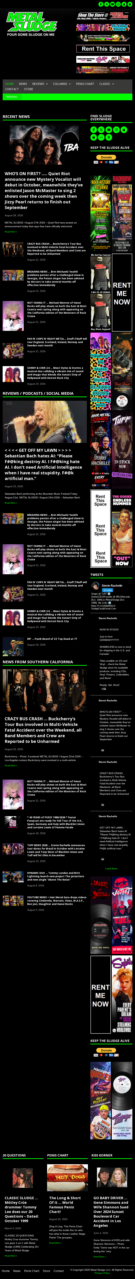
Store (28, 89)
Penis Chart (85, 84)
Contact (12, 89)
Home (9, 84)
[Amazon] (108, 137)
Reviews (38, 84)
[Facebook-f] (100, 4)
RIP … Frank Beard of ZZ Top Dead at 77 (52, 638)
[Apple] (124, 4)
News (23, 84)
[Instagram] (118, 4)
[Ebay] (101, 137)
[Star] (129, 4)
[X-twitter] (106, 4)
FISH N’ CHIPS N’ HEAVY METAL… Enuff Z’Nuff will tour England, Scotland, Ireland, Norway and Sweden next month (57, 342)
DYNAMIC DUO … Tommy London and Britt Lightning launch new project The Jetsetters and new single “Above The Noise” (55, 876)
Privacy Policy (102, 1273)
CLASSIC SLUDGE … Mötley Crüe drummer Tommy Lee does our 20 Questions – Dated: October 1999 (22, 1209)
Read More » (11, 232)
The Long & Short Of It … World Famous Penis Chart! (65, 1204)
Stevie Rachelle (108, 618)
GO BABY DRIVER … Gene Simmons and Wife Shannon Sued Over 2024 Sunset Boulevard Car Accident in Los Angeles (111, 1211)
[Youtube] (112, 4)
